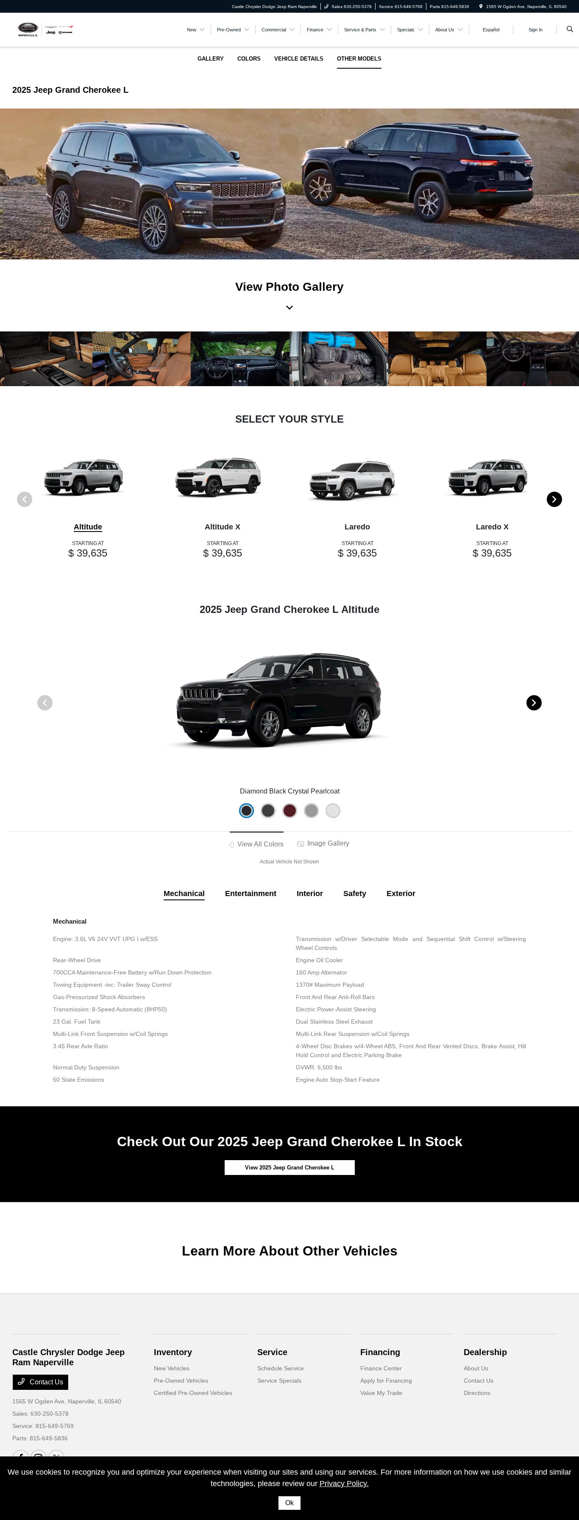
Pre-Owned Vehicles (181, 1380)
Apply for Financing (386, 1380)
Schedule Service (280, 1368)
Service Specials (279, 1380)
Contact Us (45, 1382)
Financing (380, 1352)
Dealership (485, 1352)
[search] (570, 30)
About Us (476, 1368)
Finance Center (381, 1368)
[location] (481, 6)
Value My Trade (381, 1392)
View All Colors (260, 844)
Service (272, 1352)
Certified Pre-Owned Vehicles (193, 1392)
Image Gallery (327, 843)
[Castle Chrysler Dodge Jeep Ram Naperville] (44, 29)
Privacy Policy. (344, 1483)
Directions (477, 1392)
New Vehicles (171, 1368)
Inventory (173, 1352)
